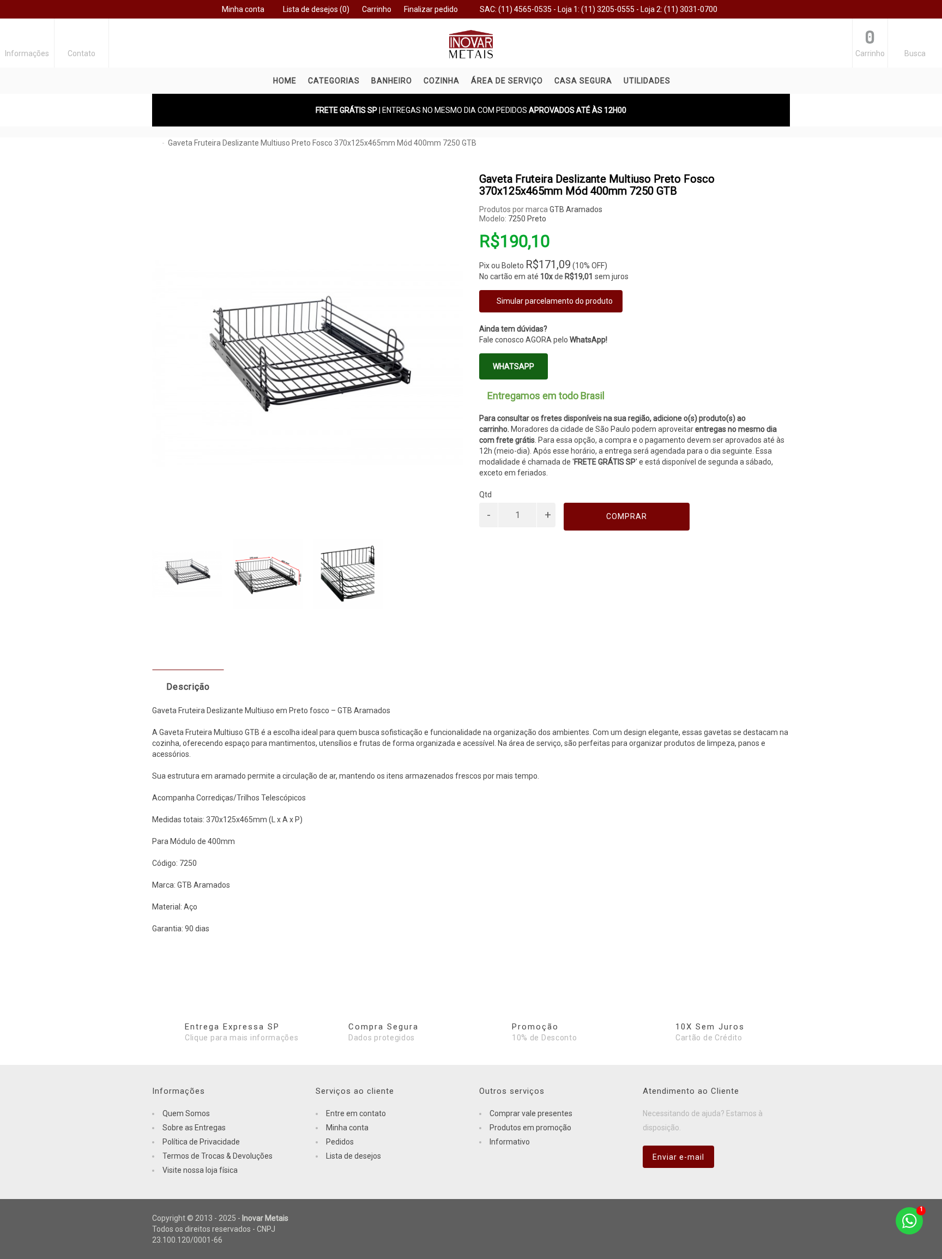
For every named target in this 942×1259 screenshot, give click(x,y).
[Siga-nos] (776, 1219)
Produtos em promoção (530, 1127)
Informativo (510, 1141)
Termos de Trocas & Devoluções (217, 1156)
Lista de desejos (353, 1156)
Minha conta (347, 1127)
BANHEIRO (391, 80)
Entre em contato (356, 1113)
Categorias (334, 80)
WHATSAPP (513, 366)
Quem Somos (186, 1113)
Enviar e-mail (678, 1157)
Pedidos (340, 1141)
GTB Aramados (576, 209)
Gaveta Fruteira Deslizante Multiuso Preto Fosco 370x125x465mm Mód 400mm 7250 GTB (322, 142)
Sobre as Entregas (194, 1127)
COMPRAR (626, 516)
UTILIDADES (647, 80)
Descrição (188, 687)
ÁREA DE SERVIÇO (507, 80)
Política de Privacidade (201, 1141)
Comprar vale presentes (531, 1113)
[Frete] (721, 1219)
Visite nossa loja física (200, 1170)
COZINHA (442, 80)
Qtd (485, 494)
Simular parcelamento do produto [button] (554, 301)
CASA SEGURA (583, 80)
